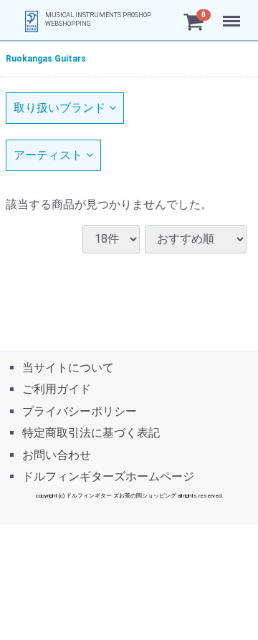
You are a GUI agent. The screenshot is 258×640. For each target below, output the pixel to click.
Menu (233, 13)
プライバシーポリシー (79, 410)
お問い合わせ (56, 454)
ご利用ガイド (56, 389)
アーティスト (48, 155)
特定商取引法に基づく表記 (91, 433)
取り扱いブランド (59, 108)
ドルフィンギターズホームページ (108, 476)
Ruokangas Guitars (46, 59)
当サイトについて (68, 367)
